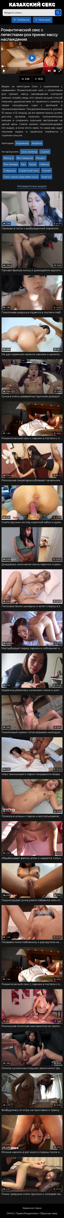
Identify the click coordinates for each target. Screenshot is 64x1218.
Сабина (44, 164)
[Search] (58, 12)
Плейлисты (22, 19)
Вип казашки (25, 157)
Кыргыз (46, 176)
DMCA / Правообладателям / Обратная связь (32, 1213)
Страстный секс (29, 170)
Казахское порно (32, 1208)
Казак (32, 164)
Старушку (10, 170)
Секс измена (29, 151)
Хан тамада (11, 164)
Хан (23, 164)
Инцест (40, 157)
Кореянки (22, 143)
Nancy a (8, 157)
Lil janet (44, 151)
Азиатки (37, 143)
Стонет (46, 170)
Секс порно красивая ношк (21, 176)
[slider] (25, 66)
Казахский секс (32, 4)
